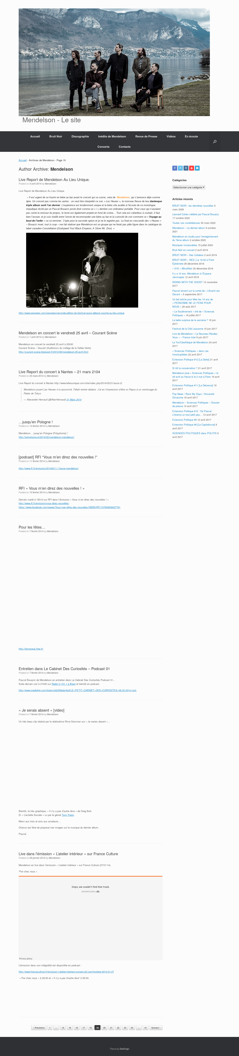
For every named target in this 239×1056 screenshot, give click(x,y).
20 (104, 1027)
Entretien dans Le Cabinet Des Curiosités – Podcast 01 (64, 668)
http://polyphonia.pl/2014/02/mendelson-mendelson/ (46, 437)
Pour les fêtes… (32, 527)
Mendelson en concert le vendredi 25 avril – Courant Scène (68, 332)
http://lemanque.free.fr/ (31, 648)
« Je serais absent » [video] (41, 710)
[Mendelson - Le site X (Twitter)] (180, 168)
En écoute (191, 136)
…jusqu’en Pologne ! (36, 421)
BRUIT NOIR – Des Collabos (188, 255)
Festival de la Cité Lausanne (187, 328)
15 (70, 1027)
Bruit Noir (55, 136)
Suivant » (156, 1027)
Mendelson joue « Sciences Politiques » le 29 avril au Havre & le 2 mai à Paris (195, 374)
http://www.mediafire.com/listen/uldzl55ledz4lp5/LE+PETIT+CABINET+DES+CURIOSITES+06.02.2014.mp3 (78, 690)
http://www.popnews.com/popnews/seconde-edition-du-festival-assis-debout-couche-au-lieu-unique (71, 313)
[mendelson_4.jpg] (82, 306)
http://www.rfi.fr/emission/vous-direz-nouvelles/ (44, 503)
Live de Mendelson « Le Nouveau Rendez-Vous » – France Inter (195, 335)
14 (63, 1027)
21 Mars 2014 (74, 399)
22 (118, 1027)
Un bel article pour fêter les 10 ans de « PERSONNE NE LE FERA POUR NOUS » (192, 302)
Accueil (35, 136)
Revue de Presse (146, 136)
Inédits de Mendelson (112, 136)
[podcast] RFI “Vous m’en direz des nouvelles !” (58, 457)
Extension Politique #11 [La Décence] (192, 385)
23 (125, 1027)
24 (132, 1027)
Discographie (80, 136)
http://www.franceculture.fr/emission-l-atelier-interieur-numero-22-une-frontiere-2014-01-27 (66, 971)
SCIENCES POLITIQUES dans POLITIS (194, 433)
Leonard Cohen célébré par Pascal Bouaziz (195, 214)
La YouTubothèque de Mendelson (190, 342)
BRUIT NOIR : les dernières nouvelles (192, 205)
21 (111, 1027)
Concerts (103, 147)
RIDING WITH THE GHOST (187, 282)
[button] (214, 141)
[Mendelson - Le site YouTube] (191, 168)
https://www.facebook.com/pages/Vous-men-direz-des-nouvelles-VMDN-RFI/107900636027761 (69, 507)
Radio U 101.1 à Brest (64, 684)
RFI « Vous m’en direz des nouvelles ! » (52, 488)
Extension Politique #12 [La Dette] (190, 359)
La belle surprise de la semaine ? (190, 320)
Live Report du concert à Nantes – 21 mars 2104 (59, 371)
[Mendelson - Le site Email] (197, 168)
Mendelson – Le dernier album (188, 228)
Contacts (125, 147)
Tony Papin (68, 815)
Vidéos (171, 136)
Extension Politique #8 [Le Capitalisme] (193, 424)
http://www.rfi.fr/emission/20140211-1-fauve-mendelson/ (49, 468)
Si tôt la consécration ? (184, 368)
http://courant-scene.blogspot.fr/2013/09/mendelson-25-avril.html (53, 352)
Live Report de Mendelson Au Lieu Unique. (54, 179)
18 (90, 1027)
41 (146, 1027)
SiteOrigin (124, 1048)
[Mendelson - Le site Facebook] (174, 168)
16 (77, 1027)
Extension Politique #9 (184, 419)
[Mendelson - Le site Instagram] (186, 168)
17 (84, 1027)
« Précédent (39, 1027)
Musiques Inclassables (184, 245)
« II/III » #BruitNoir (182, 268)
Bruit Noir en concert (183, 250)
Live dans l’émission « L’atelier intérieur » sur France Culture (68, 853)
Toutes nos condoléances (186, 223)
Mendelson (61, 169)
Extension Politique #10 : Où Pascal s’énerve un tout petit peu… (192, 413)
